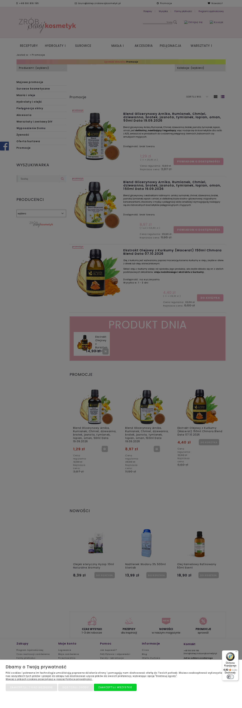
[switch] (230, 677)
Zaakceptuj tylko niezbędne (31, 687)
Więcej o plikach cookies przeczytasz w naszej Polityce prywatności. (49, 679)
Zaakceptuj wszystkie (115, 687)
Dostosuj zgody (76, 687)
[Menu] (236, 652)
